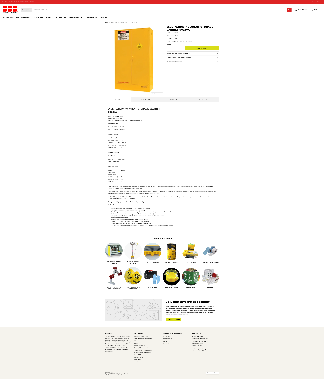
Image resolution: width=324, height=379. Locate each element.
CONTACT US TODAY (174, 319)
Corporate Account (109, 372)
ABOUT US (4, 2)
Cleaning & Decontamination (141, 348)
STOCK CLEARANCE (91, 17)
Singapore (316, 2)
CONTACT (31, 2)
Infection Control (75, 17)
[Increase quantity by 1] (181, 48)
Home (106, 22)
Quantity (169, 44)
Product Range (7, 17)
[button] (314, 10)
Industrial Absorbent (139, 345)
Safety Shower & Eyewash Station (143, 338)
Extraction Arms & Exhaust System (143, 350)
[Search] (289, 10)
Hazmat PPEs (137, 355)
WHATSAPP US (24, 2)
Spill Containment (138, 341)
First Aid (136, 361)
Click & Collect (174, 100)
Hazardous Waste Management (142, 352)
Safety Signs (137, 359)
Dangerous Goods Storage (141, 336)
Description (118, 100)
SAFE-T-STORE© (173, 35)
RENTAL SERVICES (60, 17)
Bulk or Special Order (203, 100)
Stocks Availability (146, 100)
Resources (104, 17)
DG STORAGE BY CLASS (23, 17)
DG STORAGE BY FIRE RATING (43, 17)
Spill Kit (136, 343)
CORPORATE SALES (14, 2)
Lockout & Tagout (138, 357)
